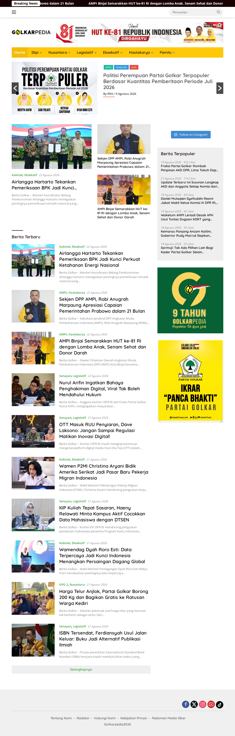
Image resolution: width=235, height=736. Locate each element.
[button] (218, 12)
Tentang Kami (61, 718)
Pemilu (165, 52)
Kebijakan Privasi (133, 718)
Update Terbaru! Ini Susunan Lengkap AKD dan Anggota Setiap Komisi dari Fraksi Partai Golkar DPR (190, 184)
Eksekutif (111, 52)
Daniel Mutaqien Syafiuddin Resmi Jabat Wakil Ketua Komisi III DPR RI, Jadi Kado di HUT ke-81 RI (188, 201)
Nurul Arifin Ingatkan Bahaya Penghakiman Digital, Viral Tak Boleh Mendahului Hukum (99, 388)
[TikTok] (219, 704)
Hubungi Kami (104, 718)
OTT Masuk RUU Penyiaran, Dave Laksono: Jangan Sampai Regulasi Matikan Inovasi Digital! (97, 430)
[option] (117, 88)
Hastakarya (139, 52)
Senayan (65, 376)
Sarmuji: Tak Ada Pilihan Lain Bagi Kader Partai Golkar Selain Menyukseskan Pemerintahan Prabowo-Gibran (187, 250)
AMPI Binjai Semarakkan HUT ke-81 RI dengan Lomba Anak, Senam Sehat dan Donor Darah (134, 3)
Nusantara (57, 52)
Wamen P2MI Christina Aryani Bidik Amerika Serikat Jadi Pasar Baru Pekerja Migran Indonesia (103, 472)
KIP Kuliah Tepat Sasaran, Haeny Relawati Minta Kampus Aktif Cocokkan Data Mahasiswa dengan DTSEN (102, 514)
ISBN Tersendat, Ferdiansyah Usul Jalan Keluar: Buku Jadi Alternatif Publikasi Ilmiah (103, 639)
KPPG (108, 67)
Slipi (35, 52)
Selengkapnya (81, 669)
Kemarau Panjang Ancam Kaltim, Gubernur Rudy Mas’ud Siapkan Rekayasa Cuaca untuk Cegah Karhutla (186, 233)
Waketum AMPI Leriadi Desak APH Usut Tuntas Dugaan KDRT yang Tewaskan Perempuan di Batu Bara (188, 217)
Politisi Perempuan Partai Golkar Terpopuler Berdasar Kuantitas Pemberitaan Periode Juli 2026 (158, 81)
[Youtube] (211, 705)
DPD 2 (63, 584)
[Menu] (15, 12)
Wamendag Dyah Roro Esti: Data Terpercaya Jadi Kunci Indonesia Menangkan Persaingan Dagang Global (102, 555)
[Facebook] (185, 705)
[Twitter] (194, 705)
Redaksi (83, 718)
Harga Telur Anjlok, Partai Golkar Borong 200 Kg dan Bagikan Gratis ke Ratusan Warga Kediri (103, 597)
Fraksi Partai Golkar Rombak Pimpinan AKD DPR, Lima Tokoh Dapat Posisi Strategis (190, 168)
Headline (121, 67)
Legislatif (85, 52)
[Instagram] (202, 705)
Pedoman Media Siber (169, 718)
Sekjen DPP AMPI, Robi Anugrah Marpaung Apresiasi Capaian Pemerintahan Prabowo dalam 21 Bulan (122, 162)
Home (19, 52)
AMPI (63, 292)
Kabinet (17, 175)
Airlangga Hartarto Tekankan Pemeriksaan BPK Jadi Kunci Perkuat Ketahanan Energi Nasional (51, 188)
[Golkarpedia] (31, 32)
